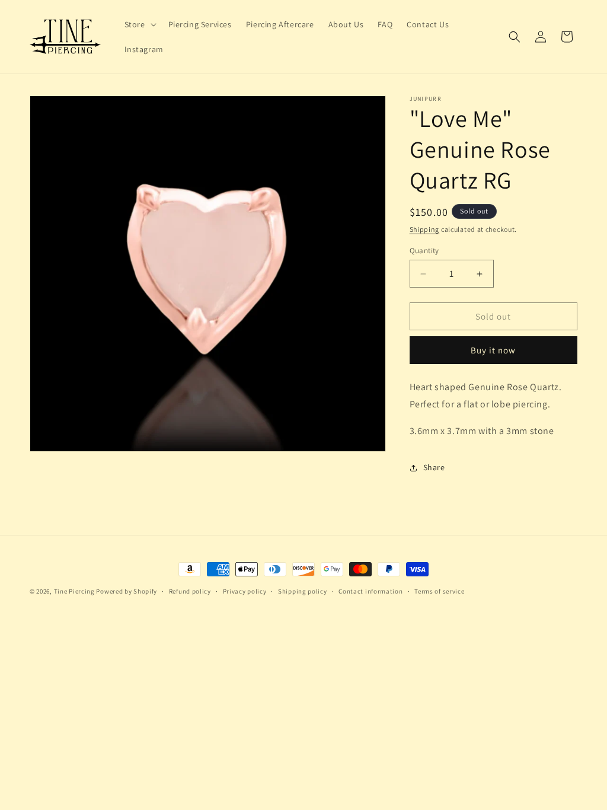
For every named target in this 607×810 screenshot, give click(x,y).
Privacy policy (245, 591)
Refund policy (190, 591)
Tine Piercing (74, 591)
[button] (139, 24)
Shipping (425, 229)
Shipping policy (302, 591)
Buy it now (493, 350)
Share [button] (434, 467)
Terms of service (439, 591)
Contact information (370, 591)
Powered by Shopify (126, 591)
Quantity (424, 250)
